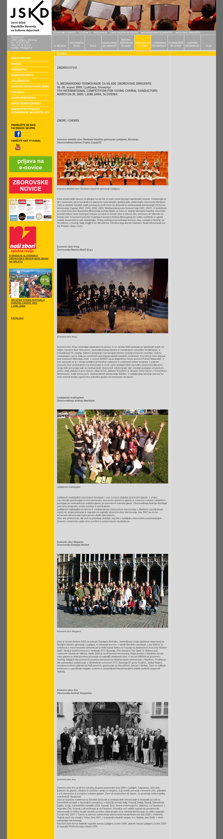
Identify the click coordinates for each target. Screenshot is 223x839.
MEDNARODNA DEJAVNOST (157, 32)
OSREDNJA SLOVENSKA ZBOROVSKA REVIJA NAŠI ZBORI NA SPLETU (28, 258)
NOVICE (16, 63)
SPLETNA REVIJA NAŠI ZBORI (30, 86)
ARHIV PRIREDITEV (23, 97)
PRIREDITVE (19, 69)
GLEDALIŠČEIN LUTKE (176, 44)
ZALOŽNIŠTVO (20, 80)
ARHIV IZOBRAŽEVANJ (26, 103)
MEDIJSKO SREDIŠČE (188, 32)
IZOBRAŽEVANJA (22, 75)
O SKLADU (60, 46)
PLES (93, 46)
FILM (208, 46)
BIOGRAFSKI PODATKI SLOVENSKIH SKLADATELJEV (30, 111)
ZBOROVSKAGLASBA (142, 44)
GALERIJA (18, 92)
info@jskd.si (26, 48)
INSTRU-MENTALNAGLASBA (126, 42)
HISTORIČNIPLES (77, 44)
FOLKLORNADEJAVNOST (109, 44)
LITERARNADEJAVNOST (159, 44)
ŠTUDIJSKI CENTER (64, 32)
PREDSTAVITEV (21, 58)
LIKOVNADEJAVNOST (192, 44)
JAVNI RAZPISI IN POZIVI (124, 32)
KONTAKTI (85, 32)
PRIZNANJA (100, 32)
